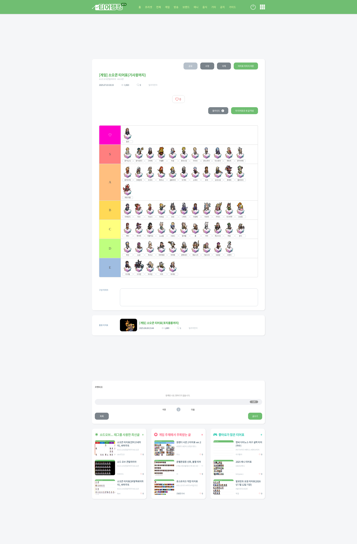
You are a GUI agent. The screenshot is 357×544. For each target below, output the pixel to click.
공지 (222, 7)
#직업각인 (194, 485)
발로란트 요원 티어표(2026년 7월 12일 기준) (248, 483)
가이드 (232, 7)
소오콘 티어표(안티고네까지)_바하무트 (129, 443)
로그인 (253, 7)
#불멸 (186, 465)
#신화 (190, 465)
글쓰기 (255, 416)
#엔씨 (253, 449)
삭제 (224, 66)
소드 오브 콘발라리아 (127, 461)
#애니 (243, 465)
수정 (207, 66)
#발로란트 (239, 488)
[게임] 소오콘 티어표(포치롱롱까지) (159, 323)
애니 (196, 7)
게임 (167, 7)
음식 (204, 7)
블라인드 (216, 110)
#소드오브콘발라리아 (107, 79)
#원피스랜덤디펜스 (189, 446)
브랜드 (186, 7)
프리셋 (148, 7)
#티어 (257, 449)
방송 (176, 7)
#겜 (182, 465)
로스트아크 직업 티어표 (187, 481)
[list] (178, 201)
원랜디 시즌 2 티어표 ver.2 (188, 442)
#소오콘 (120, 79)
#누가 (238, 449)
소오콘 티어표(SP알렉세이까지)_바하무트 (130, 483)
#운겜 (198, 465)
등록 (253, 402)
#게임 (178, 465)
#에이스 (247, 449)
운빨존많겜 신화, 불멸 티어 (188, 461)
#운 (194, 465)
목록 (102, 416)
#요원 (245, 488)
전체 (158, 7)
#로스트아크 (180, 485)
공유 (190, 66)
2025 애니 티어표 (244, 461)
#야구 (242, 449)
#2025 (238, 465)
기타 (213, 7)
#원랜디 (179, 446)
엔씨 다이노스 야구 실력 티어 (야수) (249, 443)
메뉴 (262, 7)
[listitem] (178, 134)
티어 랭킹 (107, 7)
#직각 (188, 485)
